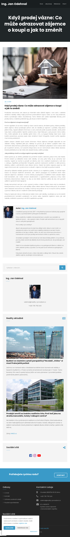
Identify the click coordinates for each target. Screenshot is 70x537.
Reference (57, 4)
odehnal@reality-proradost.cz (50, 500)
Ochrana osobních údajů (12, 499)
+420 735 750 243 (46, 496)
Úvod (41, 4)
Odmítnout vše (22, 528)
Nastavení (33, 531)
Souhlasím (9, 528)
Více (64, 4)
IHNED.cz (14, 433)
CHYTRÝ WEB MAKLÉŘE (42, 528)
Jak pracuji (48, 4)
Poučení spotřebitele (11, 503)
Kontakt (61, 475)
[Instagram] (34, 456)
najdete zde (23, 523)
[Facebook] (30, 456)
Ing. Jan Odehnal (29, 208)
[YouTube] (39, 456)
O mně (6, 493)
